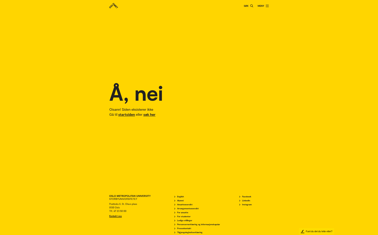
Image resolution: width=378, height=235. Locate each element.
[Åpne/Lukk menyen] (267, 6)
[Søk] (251, 5)
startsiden (126, 114)
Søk (246, 5)
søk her (149, 114)
